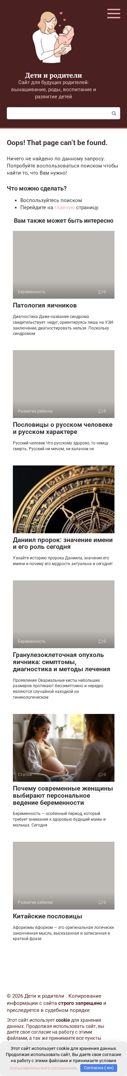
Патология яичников (45, 305)
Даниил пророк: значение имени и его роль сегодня (63, 543)
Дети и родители (53, 75)
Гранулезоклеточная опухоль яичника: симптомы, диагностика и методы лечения (61, 662)
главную (65, 207)
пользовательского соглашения (43, 1067)
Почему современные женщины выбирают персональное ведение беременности (63, 795)
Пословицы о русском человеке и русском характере (62, 428)
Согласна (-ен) (99, 1067)
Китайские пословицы (47, 916)
